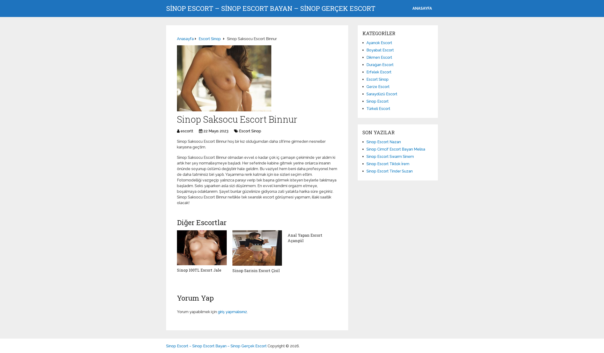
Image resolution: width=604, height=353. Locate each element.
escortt (186, 131)
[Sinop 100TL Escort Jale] (202, 247)
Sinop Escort (377, 101)
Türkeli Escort (378, 108)
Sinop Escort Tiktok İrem (387, 164)
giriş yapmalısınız (232, 312)
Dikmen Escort (379, 57)
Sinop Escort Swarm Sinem (390, 156)
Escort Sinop (250, 131)
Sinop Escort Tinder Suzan (389, 171)
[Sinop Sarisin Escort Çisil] (257, 248)
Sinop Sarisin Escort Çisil (256, 270)
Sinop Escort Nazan (383, 142)
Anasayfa (422, 8)
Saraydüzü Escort (381, 94)
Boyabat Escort (380, 50)
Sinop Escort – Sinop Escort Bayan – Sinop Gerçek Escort (270, 8)
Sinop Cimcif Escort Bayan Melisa (395, 149)
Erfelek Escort (378, 72)
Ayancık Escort (379, 43)
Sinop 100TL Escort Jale (199, 270)
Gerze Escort (378, 86)
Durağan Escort (380, 65)
